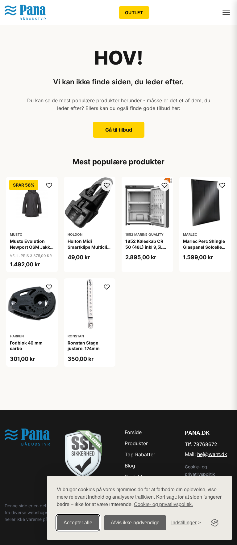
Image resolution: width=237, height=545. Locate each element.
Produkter (136, 443)
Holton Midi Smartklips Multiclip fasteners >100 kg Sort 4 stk (89, 250)
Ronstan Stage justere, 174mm (84, 345)
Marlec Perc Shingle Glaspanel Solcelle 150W (204, 247)
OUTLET (134, 12)
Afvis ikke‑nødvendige (135, 522)
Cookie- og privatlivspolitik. (163, 504)
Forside (133, 432)
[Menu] (226, 12)
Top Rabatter (140, 454)
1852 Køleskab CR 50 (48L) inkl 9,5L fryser (144, 247)
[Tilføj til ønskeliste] (49, 185)
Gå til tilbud (118, 130)
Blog (130, 466)
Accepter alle (78, 522)
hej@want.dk (212, 454)
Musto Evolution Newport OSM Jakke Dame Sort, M (31, 247)
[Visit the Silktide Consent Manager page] (214, 522)
